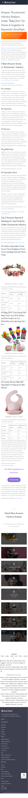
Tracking (3, 734)
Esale (2, 786)
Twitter (2, 656)
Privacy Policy (4, 746)
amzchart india (20, 212)
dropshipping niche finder (7, 465)
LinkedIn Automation (6, 783)
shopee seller (19, 498)
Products (3, 725)
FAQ (2, 752)
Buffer (20, 656)
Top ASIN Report (5, 771)
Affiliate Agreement (5, 741)
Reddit (7, 656)
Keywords (3, 727)
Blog (2, 769)
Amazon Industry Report (7, 776)
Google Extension (5, 757)
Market (2, 731)
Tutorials (3, 767)
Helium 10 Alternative (6, 755)
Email (16, 656)
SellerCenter (13, 48)
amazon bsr (4, 60)
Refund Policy (4, 743)
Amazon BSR (9, 495)
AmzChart (5, 48)
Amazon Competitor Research (8, 759)
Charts (2, 729)
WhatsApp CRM (4, 781)
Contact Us (3, 750)
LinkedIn (25, 656)
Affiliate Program (5, 739)
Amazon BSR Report (6, 774)
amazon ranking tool (6, 80)
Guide (2, 764)
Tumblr (11, 656)
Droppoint (19, 168)
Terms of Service (5, 748)
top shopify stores (5, 213)
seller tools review (20, 242)
